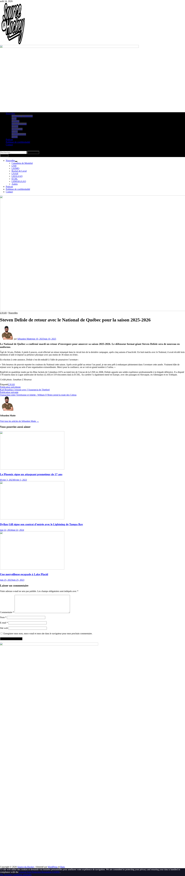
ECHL (15, 131)
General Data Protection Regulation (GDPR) (39, 872)
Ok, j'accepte (6, 874)
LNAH (15, 126)
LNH (14, 118)
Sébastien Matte (24, 339)
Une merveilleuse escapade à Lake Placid (24, 574)
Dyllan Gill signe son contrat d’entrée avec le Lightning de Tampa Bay (41, 524)
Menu (5, 155)
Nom (3, 617)
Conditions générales (22, 874)
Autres (15, 137)
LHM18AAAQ (19, 134)
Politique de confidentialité (18, 142)
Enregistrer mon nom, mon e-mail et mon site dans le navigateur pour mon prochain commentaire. (47, 633)
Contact (9, 144)
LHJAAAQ (17, 129)
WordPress (53, 867)
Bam (62, 867)
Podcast (9, 139)
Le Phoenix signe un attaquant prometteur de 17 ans (31, 474)
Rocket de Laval (19, 124)
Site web (4, 628)
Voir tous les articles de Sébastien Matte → (19, 421)
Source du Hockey (25, 867)
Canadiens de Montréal (22, 116)
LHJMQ (15, 121)
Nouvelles (10, 113)
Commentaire (7, 612)
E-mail (4, 622)
